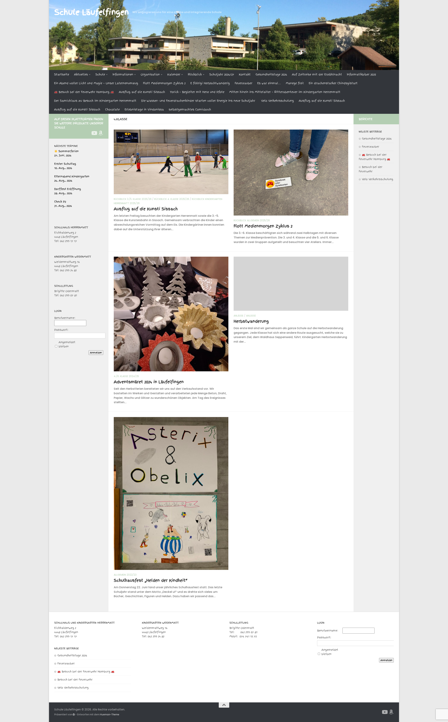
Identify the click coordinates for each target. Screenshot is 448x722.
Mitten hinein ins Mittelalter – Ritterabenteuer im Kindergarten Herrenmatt (284, 92)
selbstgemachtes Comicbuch (190, 109)
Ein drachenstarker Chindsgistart (333, 83)
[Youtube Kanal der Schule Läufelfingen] (94, 133)
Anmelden (96, 352)
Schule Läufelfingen (91, 12)
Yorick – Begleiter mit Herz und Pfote (197, 92)
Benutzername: (64, 318)
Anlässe (238, 315)
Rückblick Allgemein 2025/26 (252, 220)
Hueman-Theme (109, 714)
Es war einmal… (269, 83)
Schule (100, 74)
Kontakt (245, 74)
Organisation (150, 74)
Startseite (61, 74)
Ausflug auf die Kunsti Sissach (142, 92)
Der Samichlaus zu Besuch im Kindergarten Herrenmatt (95, 101)
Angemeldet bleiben (67, 344)
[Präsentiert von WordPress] (74, 714)
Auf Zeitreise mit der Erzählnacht (317, 74)
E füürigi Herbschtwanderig (210, 83)
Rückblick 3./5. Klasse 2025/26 (133, 199)
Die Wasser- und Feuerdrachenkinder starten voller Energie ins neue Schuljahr (198, 101)
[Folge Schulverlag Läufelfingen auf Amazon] (100, 133)
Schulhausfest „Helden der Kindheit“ (151, 580)
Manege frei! (295, 83)
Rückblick (195, 74)
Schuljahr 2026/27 (221, 74)
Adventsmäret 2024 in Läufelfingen (149, 382)
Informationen (123, 74)
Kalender (173, 74)
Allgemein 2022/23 (125, 575)
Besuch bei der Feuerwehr (75, 680)
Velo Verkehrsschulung (277, 101)
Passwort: (61, 330)
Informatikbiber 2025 (361, 74)
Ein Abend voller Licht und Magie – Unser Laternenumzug (96, 83)
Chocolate (112, 109)
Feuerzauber (243, 83)
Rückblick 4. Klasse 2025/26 (171, 199)
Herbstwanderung (251, 321)
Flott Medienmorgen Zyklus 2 (164, 83)
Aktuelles (81, 74)
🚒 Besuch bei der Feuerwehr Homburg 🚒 (84, 92)
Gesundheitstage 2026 (271, 74)
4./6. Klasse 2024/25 (126, 376)
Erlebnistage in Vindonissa (144, 109)
